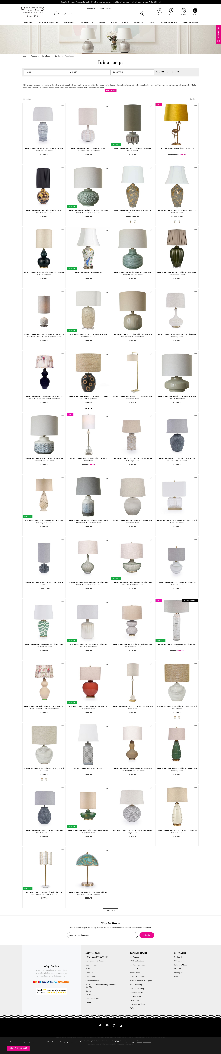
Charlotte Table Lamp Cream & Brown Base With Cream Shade (133, 335)
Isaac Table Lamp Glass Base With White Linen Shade (177, 521)
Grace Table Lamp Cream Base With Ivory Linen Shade (44, 521)
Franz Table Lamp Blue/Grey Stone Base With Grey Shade (177, 459)
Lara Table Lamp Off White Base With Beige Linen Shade (132, 645)
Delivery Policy (135, 969)
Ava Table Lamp (88, 272)
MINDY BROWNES (190, 22)
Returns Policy (135, 972)
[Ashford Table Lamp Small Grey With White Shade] (135, 221)
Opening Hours (91, 965)
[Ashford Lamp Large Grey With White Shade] (130, 221)
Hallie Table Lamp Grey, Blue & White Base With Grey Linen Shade (88, 521)
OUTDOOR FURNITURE (48, 22)
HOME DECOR (87, 22)
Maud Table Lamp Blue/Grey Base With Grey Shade (44, 831)
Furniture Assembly (137, 988)
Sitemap (177, 976)
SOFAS (102, 22)
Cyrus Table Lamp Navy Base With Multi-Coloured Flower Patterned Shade (44, 397)
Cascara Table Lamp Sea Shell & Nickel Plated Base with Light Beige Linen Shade (44, 335)
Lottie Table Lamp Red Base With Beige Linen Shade (88, 707)
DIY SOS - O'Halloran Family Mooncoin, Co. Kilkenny (101, 985)
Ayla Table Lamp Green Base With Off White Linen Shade (132, 273)
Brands (88, 1002)
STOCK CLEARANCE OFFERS (97, 957)
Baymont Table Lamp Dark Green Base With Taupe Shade (177, 273)
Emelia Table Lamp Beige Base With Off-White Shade (177, 397)
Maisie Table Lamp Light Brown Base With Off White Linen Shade (133, 769)
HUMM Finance (92, 969)
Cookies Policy (135, 996)
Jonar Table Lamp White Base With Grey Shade (177, 583)
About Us (89, 972)
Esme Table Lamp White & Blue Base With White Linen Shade (44, 459)
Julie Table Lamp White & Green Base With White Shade (44, 645)
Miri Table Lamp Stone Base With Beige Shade (133, 831)
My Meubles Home (137, 965)
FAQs (132, 1008)
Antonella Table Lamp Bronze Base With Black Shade (44, 211)
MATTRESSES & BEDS (119, 22)
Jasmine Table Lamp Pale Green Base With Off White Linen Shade (88, 583)
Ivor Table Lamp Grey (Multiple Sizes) (44, 583)
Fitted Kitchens (91, 995)
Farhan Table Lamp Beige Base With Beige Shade (133, 459)
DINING (152, 22)
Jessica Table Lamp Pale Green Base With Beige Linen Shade (133, 583)
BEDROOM (138, 22)
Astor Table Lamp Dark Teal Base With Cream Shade (44, 273)
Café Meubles (91, 976)
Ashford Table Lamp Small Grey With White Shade (177, 211)
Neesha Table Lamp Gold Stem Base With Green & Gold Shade (88, 893)
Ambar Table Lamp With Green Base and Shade (132, 149)
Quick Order (179, 969)
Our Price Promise (92, 980)
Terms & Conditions (137, 976)
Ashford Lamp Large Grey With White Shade (132, 211)
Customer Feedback (137, 1004)
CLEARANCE (28, 22)
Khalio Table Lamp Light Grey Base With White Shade (88, 645)
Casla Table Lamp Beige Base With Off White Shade (88, 335)
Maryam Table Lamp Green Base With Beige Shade (177, 769)
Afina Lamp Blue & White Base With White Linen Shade (44, 149)
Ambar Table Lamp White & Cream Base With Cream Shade (88, 149)
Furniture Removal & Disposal (141, 980)
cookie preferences (144, 1042)
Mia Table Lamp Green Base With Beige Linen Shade (88, 831)
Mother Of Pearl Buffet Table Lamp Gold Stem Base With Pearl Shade (44, 893)
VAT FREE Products (137, 961)
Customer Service (136, 992)
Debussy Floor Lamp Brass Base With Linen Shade (132, 397)
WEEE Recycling (136, 984)
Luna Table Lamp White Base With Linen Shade (44, 769)
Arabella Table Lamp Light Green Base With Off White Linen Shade (88, 211)
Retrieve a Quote (180, 965)
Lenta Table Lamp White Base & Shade (177, 645)
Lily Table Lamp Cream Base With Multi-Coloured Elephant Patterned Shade (44, 707)
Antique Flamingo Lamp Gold (177, 148)
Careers (89, 991)
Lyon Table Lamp (88, 768)
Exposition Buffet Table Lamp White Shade (88, 459)
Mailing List (178, 972)
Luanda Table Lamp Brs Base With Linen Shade (133, 707)
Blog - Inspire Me (92, 999)
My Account (134, 957)
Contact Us (178, 957)
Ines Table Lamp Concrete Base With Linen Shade (132, 521)
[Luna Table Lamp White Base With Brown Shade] (175, 717)
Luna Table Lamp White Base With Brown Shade (177, 707)
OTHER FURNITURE (169, 22)
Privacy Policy (135, 1000)
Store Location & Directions (96, 961)
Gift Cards (178, 961)
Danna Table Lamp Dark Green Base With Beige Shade (88, 397)
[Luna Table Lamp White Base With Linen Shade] (179, 717)
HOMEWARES (70, 22)
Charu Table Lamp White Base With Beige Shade (177, 335)
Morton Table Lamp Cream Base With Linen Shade (177, 831)
